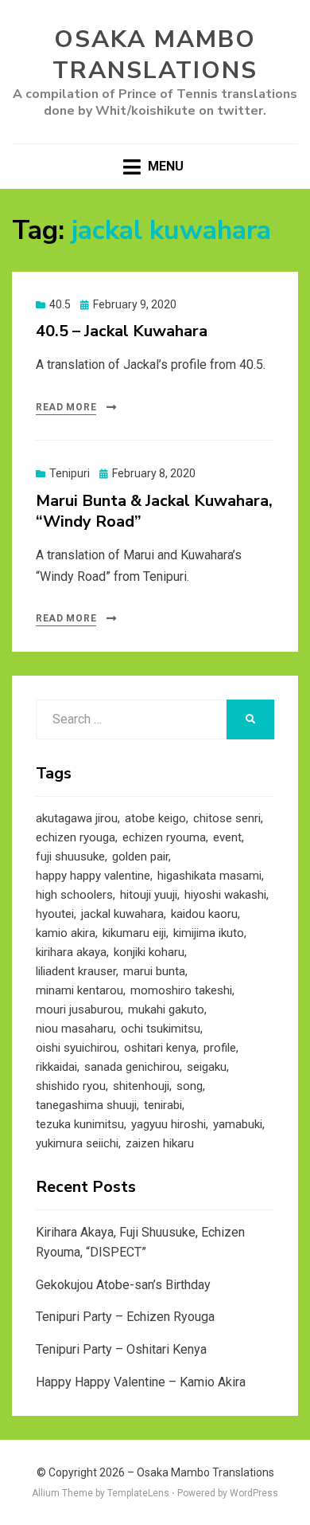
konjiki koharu (149, 952)
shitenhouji (141, 1086)
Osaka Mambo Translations (155, 55)
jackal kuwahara (122, 914)
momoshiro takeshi (181, 990)
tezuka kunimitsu (80, 1124)
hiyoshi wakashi (225, 895)
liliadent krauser (76, 971)
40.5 (60, 304)
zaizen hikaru (160, 1143)
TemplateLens (138, 1493)
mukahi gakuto (166, 1009)
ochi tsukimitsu (160, 1028)
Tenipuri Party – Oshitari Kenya (121, 1349)
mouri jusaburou (78, 1009)
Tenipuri (69, 473)
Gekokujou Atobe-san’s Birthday (123, 1284)
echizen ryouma (164, 837)
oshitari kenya (160, 1048)
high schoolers (74, 895)
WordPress (254, 1493)
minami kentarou (79, 990)
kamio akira (65, 933)
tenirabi (163, 1105)
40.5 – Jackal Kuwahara (121, 331)
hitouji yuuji (148, 895)
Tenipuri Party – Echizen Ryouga (125, 1316)
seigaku (207, 1067)
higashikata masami (209, 875)
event (227, 837)
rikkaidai (56, 1067)
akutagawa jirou (77, 818)
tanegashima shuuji (86, 1105)
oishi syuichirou (76, 1048)
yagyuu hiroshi (168, 1124)
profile (219, 1048)
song (189, 1086)
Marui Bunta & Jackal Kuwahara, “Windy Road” (154, 511)
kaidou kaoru (204, 914)
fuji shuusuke (70, 856)
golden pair (140, 856)
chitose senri (227, 818)
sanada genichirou (132, 1067)
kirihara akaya (71, 952)
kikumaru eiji (134, 933)
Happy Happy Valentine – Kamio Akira (141, 1382)
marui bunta (154, 971)
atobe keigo (155, 818)
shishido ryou (71, 1086)
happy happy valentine (93, 875)
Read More (66, 407)
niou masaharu (75, 1028)
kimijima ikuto (208, 933)
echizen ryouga (75, 837)
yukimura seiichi (77, 1143)
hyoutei (55, 914)
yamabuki (237, 1124)
